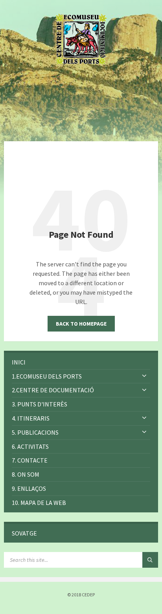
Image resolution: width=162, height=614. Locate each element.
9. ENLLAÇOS (29, 488)
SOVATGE (24, 533)
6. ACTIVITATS (30, 446)
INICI (19, 362)
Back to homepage (81, 323)
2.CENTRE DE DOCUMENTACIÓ (53, 390)
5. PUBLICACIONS (35, 432)
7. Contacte (30, 460)
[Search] (150, 560)
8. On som (25, 474)
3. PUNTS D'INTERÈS (39, 404)
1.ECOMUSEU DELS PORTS (47, 376)
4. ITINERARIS (31, 418)
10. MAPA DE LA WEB (39, 503)
